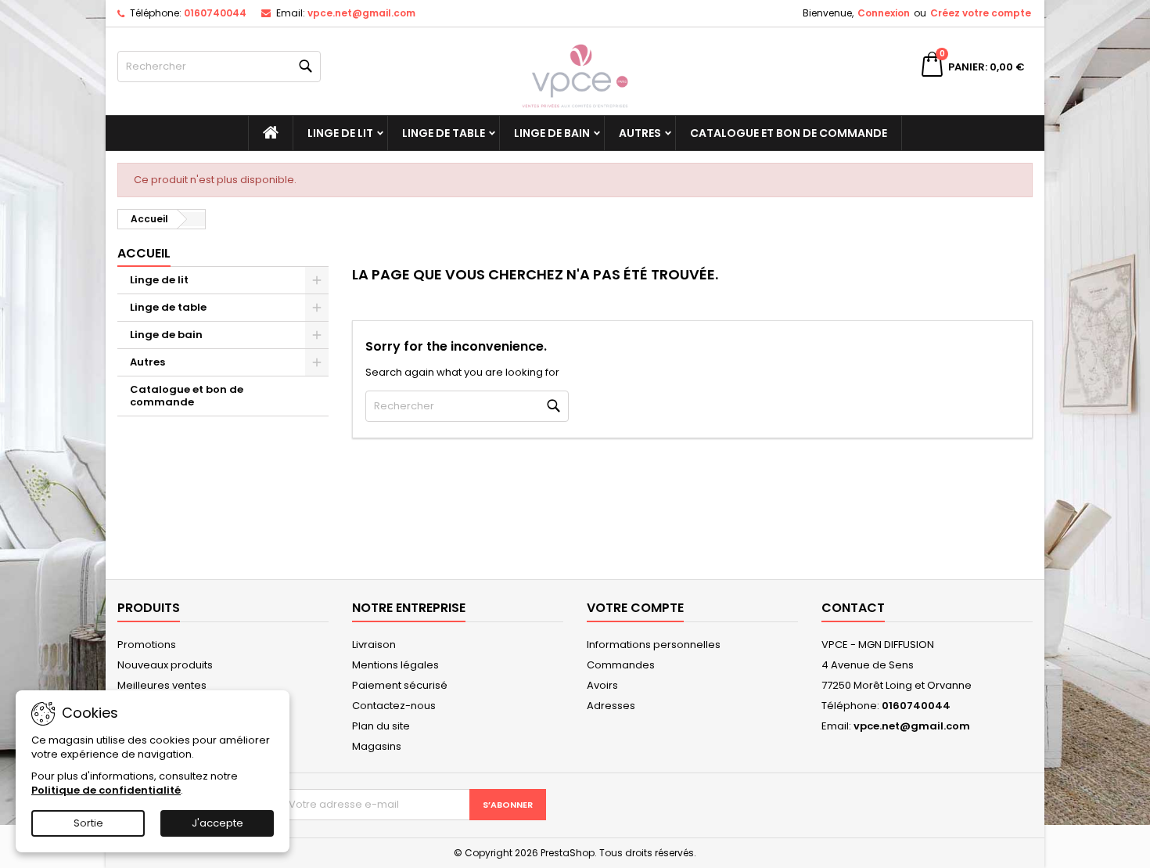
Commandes (621, 664)
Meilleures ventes (162, 685)
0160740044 (215, 13)
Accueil (144, 253)
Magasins (376, 746)
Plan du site (381, 726)
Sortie (88, 823)
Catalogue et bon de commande (788, 133)
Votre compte (635, 608)
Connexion (883, 13)
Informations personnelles (654, 644)
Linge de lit (340, 133)
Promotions (146, 644)
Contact (853, 608)
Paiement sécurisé (399, 685)
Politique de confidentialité (106, 790)
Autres (640, 133)
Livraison (374, 644)
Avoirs (602, 685)
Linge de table (443, 133)
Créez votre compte (980, 13)
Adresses (611, 705)
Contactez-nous (394, 705)
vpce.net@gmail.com (361, 13)
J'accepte (217, 823)
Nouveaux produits (165, 664)
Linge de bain (552, 133)
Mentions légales (395, 664)
